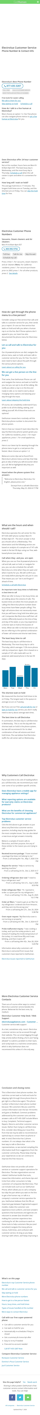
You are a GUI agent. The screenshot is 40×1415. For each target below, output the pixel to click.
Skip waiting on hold (10, 104)
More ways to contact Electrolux (15, 1312)
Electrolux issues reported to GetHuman (18, 959)
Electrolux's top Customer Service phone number (18, 1283)
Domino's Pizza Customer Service (15, 1362)
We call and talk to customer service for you (19, 1289)
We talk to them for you (11, 100)
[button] (38, 2)
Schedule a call (26, 104)
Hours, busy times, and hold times (15, 1304)
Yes (24, 1382)
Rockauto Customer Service (13, 1358)
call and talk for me (27, 707)
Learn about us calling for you (14, 367)
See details (13, 273)
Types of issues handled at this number (17, 1308)
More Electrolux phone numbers (15, 1296)
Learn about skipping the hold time (16, 400)
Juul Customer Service (10, 1365)
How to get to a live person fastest (15, 1300)
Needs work (32, 1382)
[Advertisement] (20, 139)
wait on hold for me (9, 710)
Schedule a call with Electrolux (14, 585)
